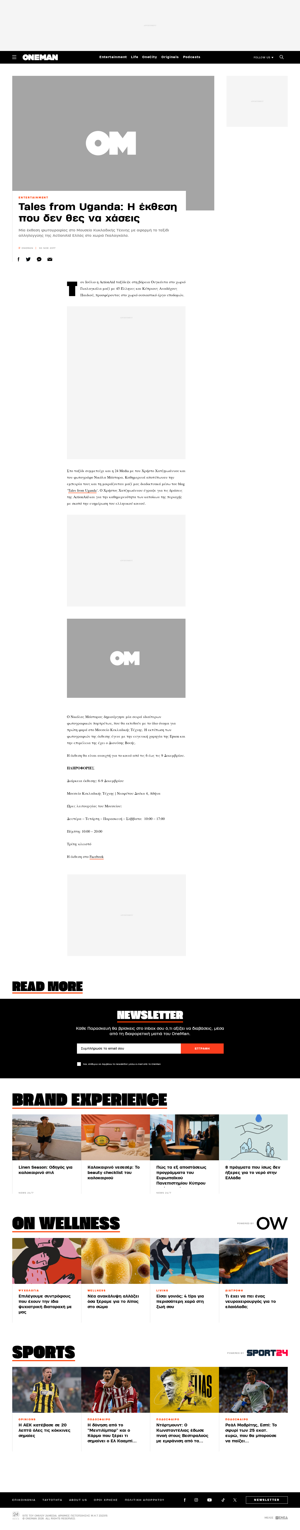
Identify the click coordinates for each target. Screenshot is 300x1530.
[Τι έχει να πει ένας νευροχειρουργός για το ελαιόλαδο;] (253, 1261)
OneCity (149, 57)
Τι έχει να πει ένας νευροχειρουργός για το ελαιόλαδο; (250, 1301)
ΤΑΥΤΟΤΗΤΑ (52, 1500)
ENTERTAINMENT (34, 197)
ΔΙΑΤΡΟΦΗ (234, 1290)
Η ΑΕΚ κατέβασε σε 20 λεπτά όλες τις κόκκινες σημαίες (44, 1430)
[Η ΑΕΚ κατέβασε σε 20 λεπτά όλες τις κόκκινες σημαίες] (46, 1390)
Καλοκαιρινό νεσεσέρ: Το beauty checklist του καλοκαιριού (114, 1172)
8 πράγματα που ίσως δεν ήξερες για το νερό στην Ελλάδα (252, 1172)
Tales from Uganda (82, 490)
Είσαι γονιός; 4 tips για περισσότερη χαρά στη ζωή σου (180, 1301)
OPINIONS (27, 1419)
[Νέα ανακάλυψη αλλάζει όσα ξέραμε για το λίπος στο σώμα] (115, 1261)
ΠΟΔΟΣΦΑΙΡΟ (99, 1419)
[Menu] (14, 57)
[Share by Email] (49, 259)
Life (134, 57)
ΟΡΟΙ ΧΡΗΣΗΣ (106, 1500)
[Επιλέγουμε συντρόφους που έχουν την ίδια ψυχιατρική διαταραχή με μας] (46, 1261)
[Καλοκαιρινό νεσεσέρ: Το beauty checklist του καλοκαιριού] (115, 1137)
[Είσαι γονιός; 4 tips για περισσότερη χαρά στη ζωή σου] (184, 1261)
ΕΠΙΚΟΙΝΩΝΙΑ (24, 1500)
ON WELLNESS (66, 1225)
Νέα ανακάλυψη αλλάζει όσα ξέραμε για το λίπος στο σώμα (113, 1301)
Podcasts (192, 57)
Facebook (97, 856)
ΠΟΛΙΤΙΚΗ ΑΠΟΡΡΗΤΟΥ (144, 1500)
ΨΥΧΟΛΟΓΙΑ (29, 1290)
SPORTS (43, 1353)
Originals (170, 57)
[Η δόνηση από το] (115, 1390)
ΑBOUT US (78, 1500)
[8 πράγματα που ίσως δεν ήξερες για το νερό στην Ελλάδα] (253, 1137)
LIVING (162, 1290)
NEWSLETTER (267, 1500)
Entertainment (113, 57)
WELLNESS (97, 1290)
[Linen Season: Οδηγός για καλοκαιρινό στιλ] (46, 1137)
